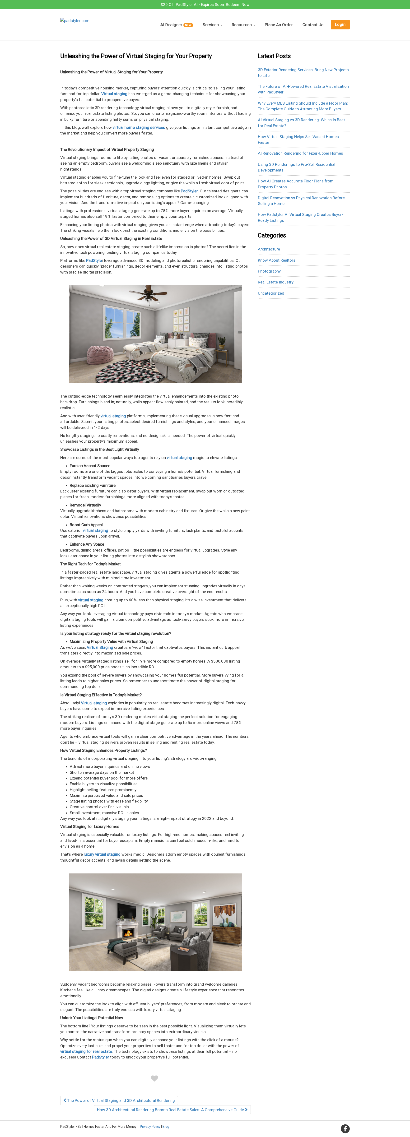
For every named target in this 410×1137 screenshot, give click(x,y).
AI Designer (176, 24)
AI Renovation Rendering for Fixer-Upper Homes (300, 153)
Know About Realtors (276, 260)
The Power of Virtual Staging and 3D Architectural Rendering (120, 1100)
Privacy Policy (150, 1126)
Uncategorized (271, 293)
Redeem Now (238, 4)
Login (340, 24)
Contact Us (313, 24)
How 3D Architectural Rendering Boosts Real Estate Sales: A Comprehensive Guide (171, 1109)
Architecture (269, 249)
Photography (269, 271)
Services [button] (211, 24)
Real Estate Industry (276, 282)
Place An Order (279, 24)
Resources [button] (242, 24)
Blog (166, 1126)
